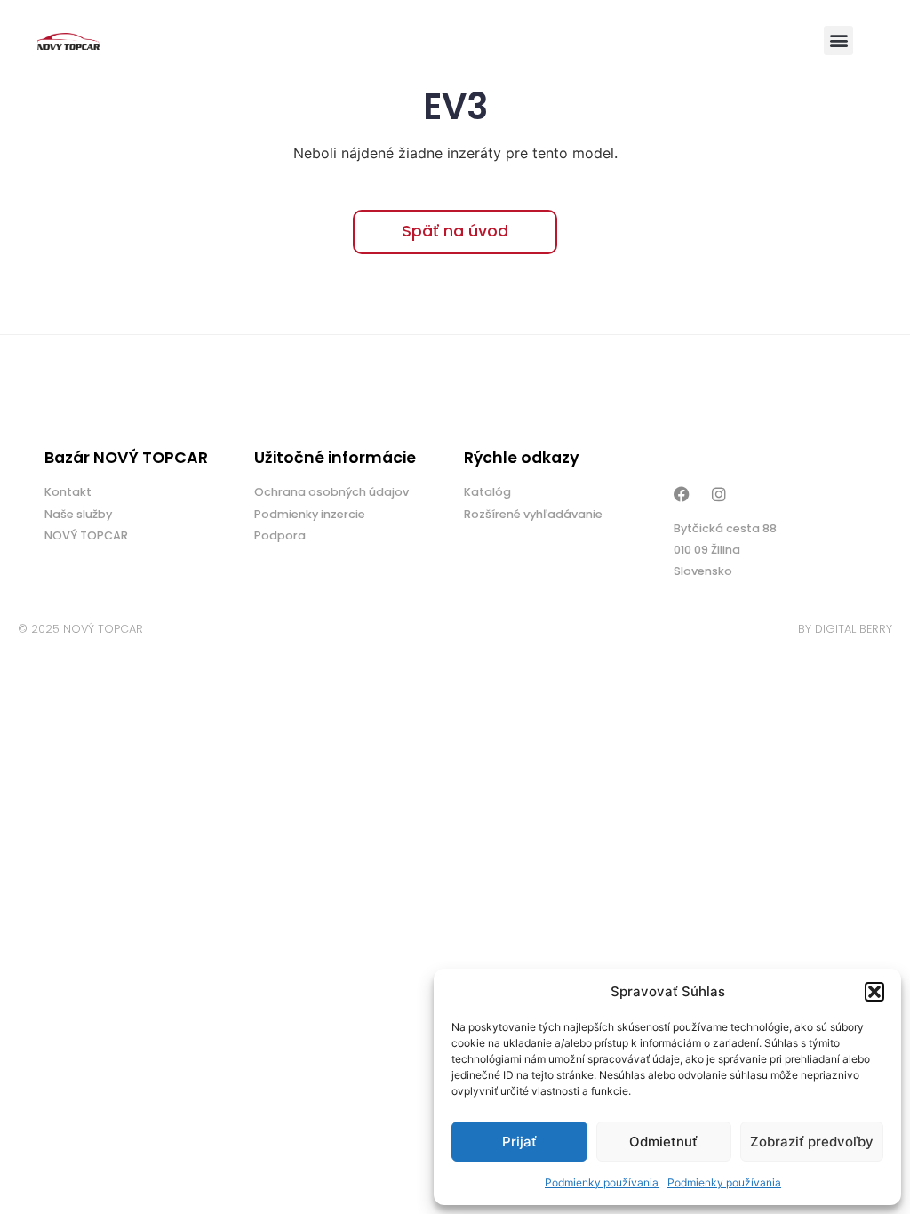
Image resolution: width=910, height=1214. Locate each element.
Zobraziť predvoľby (812, 1141)
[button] (874, 992)
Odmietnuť (663, 1141)
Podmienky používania (602, 1182)
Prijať (519, 1141)
